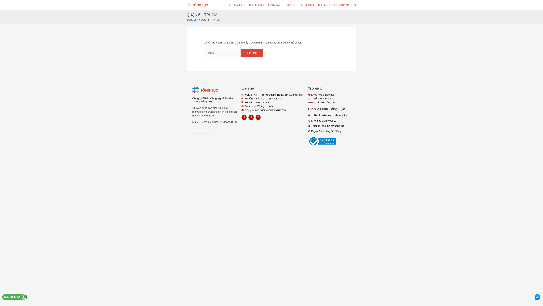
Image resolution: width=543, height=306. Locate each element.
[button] (355, 5)
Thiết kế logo (256, 5)
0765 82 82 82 (12, 297)
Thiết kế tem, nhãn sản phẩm (333, 5)
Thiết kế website (236, 5)
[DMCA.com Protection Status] (200, 133)
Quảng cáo (274, 5)
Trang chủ (192, 19)
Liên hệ (291, 5)
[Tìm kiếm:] (222, 53)
